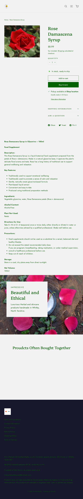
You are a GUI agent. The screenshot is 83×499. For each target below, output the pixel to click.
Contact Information (12, 423)
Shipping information (60, 109)
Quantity (53, 58)
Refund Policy (9, 431)
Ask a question (56, 116)
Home (6, 20)
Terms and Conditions (12, 419)
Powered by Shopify (49, 491)
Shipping (61, 51)
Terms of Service (10, 440)
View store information (58, 99)
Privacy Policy (9, 427)
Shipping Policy (10, 436)
